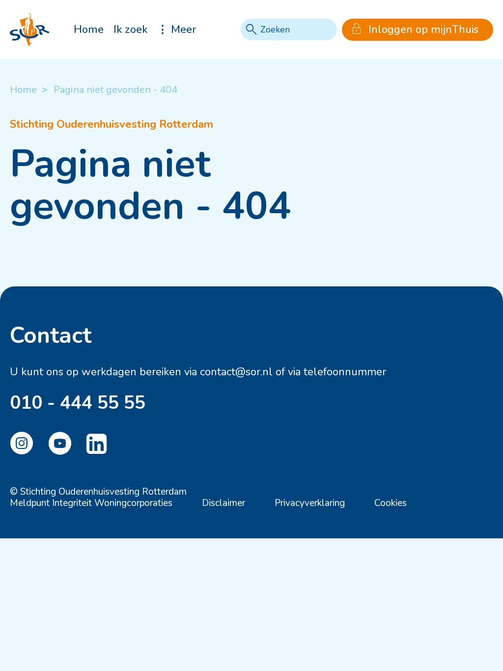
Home (89, 29)
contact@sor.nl (236, 371)
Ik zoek (130, 29)
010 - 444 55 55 (77, 403)
